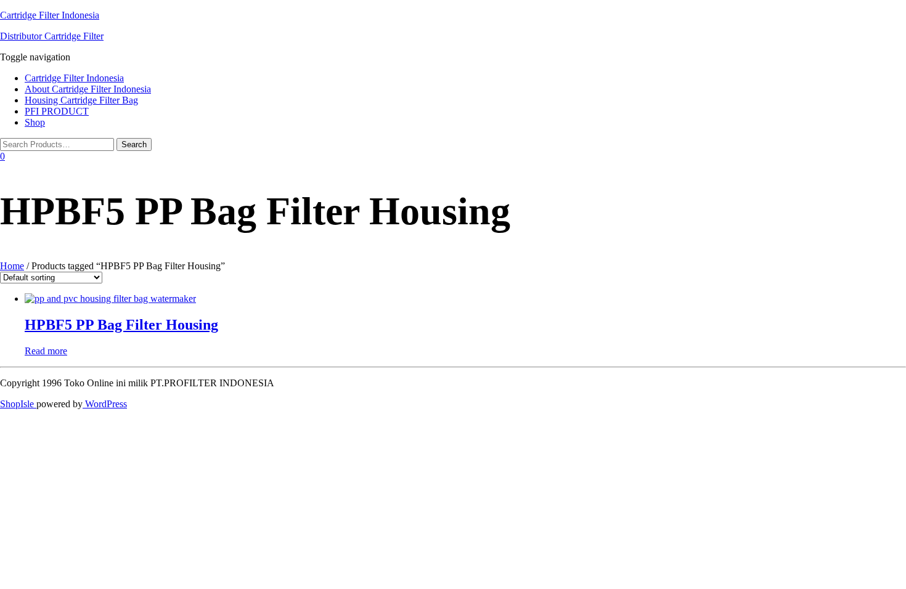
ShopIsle (18, 404)
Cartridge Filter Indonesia (49, 15)
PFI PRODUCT (57, 111)
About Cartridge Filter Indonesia (88, 89)
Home (12, 266)
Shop (35, 122)
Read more (46, 351)
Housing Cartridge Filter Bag (81, 100)
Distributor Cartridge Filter (52, 36)
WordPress (105, 404)
